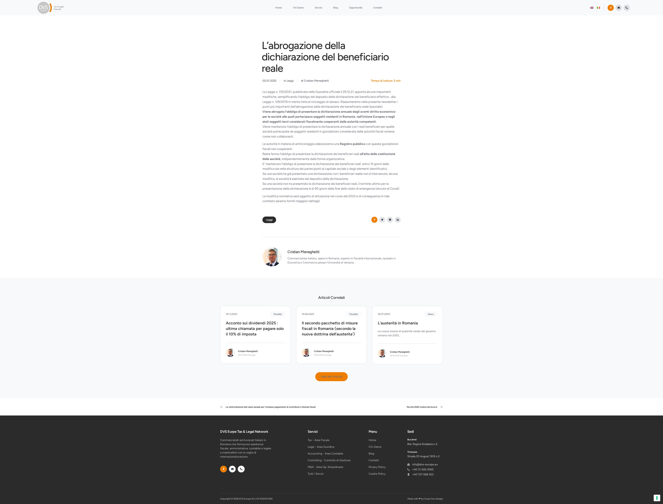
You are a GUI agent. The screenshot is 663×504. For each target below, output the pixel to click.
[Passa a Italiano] (598, 7)
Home (278, 7)
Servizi (318, 7)
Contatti (377, 7)
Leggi (290, 80)
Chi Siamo (298, 7)
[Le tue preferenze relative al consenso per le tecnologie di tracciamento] (657, 498)
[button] (331, 376)
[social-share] (374, 220)
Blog (335, 7)
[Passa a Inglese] (592, 7)
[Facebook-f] (611, 8)
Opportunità (355, 7)
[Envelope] (619, 8)
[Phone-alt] (627, 8)
